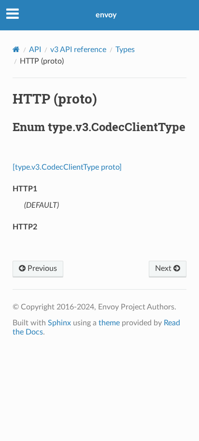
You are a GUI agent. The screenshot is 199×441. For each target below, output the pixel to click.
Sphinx (59, 323)
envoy (106, 15)
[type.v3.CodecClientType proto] (67, 167)
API (35, 49)
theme (109, 323)
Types (125, 49)
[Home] (16, 49)
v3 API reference (78, 49)
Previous (41, 268)
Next (164, 268)
